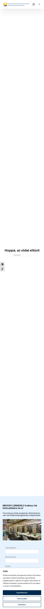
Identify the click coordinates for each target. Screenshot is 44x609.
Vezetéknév (10, 548)
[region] (22, 588)
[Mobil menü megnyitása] (33, 4)
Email (7, 566)
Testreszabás (22, 599)
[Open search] (39, 4)
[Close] (41, 570)
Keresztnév (10, 557)
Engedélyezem (22, 593)
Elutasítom (22, 605)
